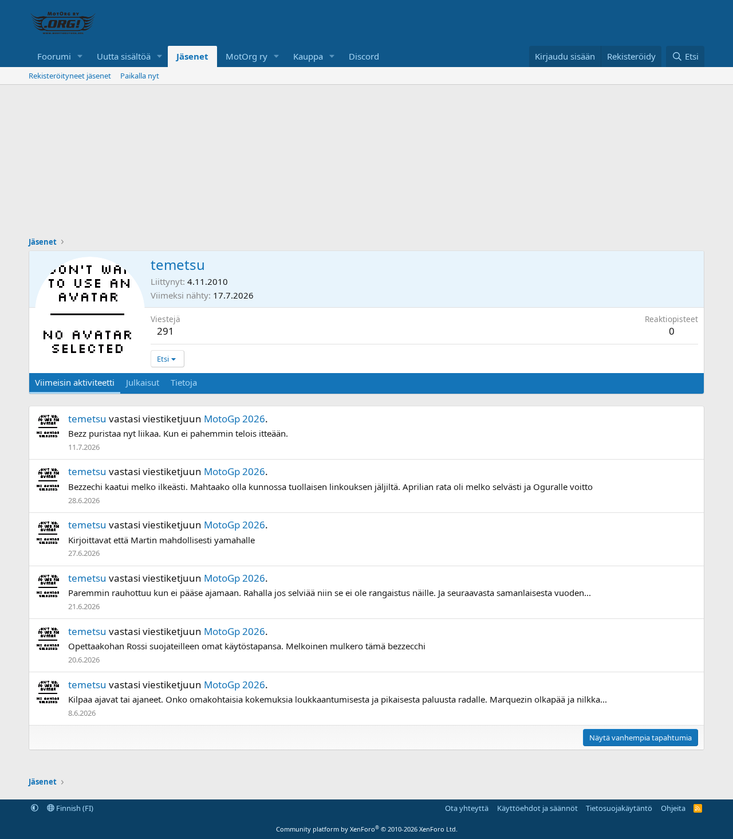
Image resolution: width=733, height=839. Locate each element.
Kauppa (308, 56)
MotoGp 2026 (234, 418)
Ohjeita (673, 808)
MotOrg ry (246, 56)
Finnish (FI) (73, 808)
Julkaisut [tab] (142, 382)
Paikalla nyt (139, 75)
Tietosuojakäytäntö (619, 808)
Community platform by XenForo (367, 829)
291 (165, 331)
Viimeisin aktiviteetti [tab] (75, 382)
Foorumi (54, 56)
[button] (80, 56)
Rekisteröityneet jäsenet (70, 75)
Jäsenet (192, 56)
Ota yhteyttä (466, 808)
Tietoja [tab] (184, 382)
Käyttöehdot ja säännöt (537, 808)
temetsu (87, 418)
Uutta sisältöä (124, 56)
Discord (364, 56)
